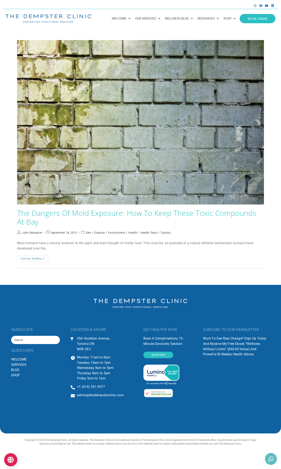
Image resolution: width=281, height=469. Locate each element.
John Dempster (32, 232)
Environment (116, 232)
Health (132, 232)
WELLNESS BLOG (177, 18)
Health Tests (149, 232)
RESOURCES (206, 18)
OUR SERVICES (145, 18)
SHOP (227, 18)
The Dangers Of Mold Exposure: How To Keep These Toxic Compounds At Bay (136, 217)
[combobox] (35, 340)
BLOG (15, 370)
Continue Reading (34, 257)
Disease (99, 232)
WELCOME (119, 18)
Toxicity (165, 232)
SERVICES (18, 365)
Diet (88, 232)
